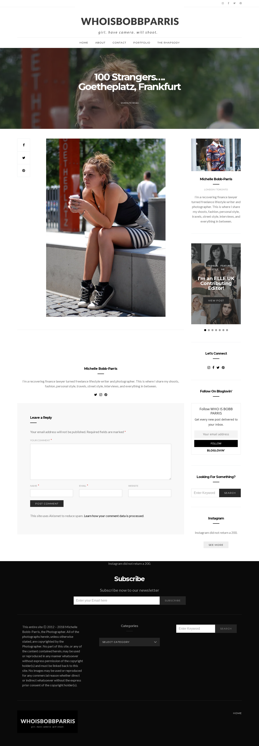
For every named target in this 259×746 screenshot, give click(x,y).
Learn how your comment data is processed (113, 516)
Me (223, 269)
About (100, 42)
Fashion (213, 265)
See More (216, 544)
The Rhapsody (168, 42)
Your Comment (40, 440)
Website (133, 485)
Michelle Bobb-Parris (100, 369)
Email (82, 485)
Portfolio (141, 42)
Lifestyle (213, 269)
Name (33, 485)
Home (84, 42)
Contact (119, 42)
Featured (226, 265)
